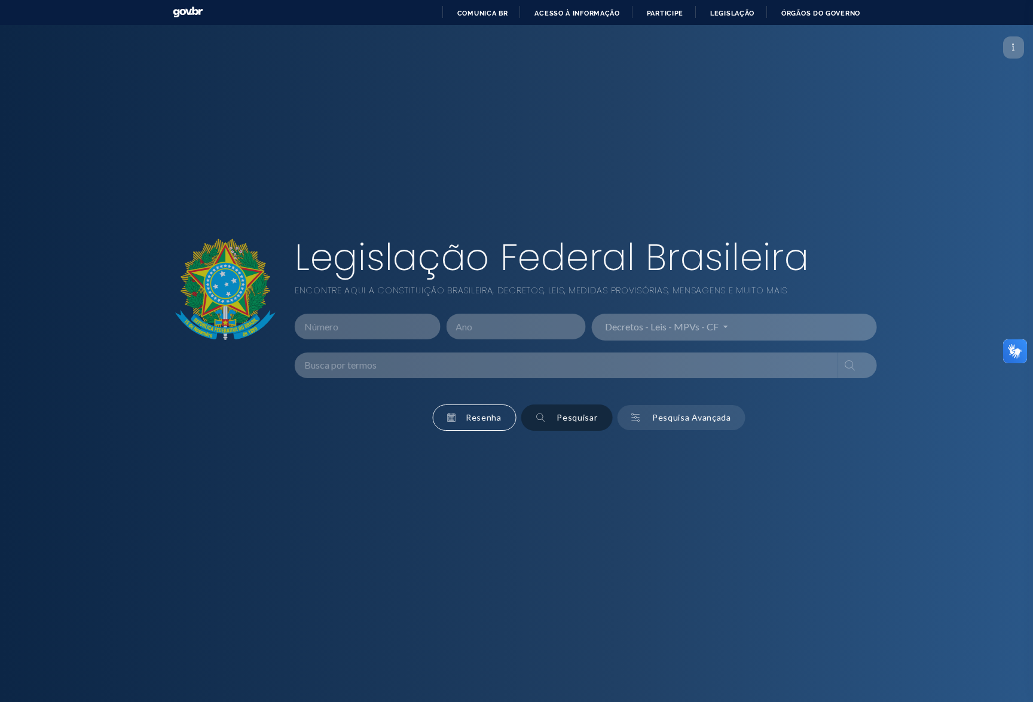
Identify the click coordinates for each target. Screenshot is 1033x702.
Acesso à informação (576, 13)
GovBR (188, 12)
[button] (463, 417)
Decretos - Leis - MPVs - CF (651, 327)
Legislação (732, 13)
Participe (665, 13)
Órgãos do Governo (820, 13)
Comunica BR (482, 13)
